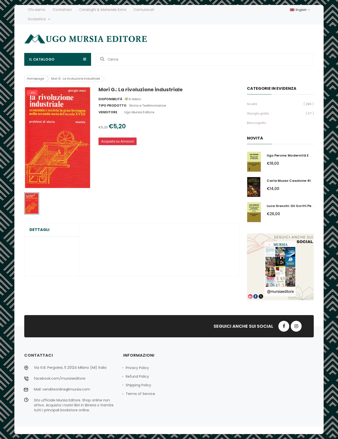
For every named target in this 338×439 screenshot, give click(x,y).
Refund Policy (137, 376)
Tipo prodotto (112, 105)
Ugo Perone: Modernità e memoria (296, 155)
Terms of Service (140, 393)
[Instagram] (296, 326)
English (301, 10)
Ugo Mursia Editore (139, 112)
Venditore (107, 112)
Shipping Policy (138, 385)
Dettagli (39, 229)
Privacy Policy (137, 367)
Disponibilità (110, 99)
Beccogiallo (256, 122)
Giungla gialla (258, 113)
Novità (252, 104)
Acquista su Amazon (117, 141)
